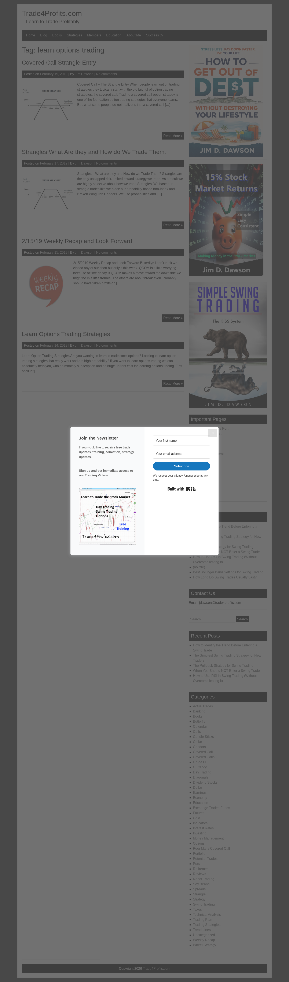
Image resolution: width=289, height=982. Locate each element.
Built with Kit (182, 489)
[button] (107, 517)
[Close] (212, 433)
